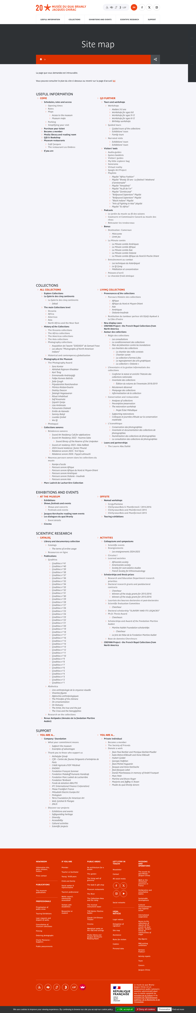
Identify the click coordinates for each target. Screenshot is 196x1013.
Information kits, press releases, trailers (42, 869)
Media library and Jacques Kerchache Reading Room (94, 937)
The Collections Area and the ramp (95, 899)
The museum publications (41, 891)
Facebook (142, 7)
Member (65, 867)
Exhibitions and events (100, 20)
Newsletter (117, 870)
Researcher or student (67, 912)
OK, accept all (126, 1009)
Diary (192, 51)
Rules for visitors (119, 939)
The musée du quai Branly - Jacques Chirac (144, 873)
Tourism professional (70, 892)
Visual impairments (48, 987)
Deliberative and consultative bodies (145, 892)
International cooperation (143, 916)
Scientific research (129, 20)
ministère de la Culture (143, 995)
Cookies (116, 944)
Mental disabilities (65, 987)
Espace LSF (74, 987)
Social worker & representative (68, 886)
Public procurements (44, 946)
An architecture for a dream (95, 868)
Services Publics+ (141, 951)
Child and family (68, 881)
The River (91, 894)
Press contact (41, 876)
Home (40, 59)
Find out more (178, 1009)
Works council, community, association (67, 898)
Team (140, 961)
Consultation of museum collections (44, 925)
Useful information (50, 20)
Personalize (164, 1009)
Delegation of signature (118, 925)
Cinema (90, 924)
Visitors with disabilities (116, 7)
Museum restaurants (95, 889)
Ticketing (192, 33)
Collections (74, 20)
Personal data (118, 949)
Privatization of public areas (42, 908)
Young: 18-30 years (69, 877)
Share (155, 59)
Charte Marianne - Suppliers (43, 941)
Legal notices (118, 919)
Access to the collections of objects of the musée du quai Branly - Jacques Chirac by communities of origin (144, 927)
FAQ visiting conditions (143, 944)
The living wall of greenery (94, 879)
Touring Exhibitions (44, 914)
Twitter (149, 7)
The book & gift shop (95, 885)
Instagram (156, 7)
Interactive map (192, 69)
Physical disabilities (39, 987)
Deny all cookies (147, 1009)
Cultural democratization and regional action (144, 907)
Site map (116, 930)
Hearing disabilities (56, 987)
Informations (192, 42)
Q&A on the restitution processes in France (143, 883)
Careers (141, 965)
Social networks (119, 903)
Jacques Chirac (144, 970)
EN (134, 7)
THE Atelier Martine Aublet (95, 912)
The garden (91, 874)
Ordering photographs (44, 935)
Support (152, 20)
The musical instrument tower (94, 906)
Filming (39, 931)
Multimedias (192, 60)
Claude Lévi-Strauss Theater (95, 918)
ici (114, 81)
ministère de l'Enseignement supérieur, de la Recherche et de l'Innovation (147, 1000)
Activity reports (144, 956)
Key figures (142, 939)
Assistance (117, 935)
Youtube (123, 893)
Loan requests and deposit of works (43, 919)
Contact (116, 874)
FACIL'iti (82, 987)
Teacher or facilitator (70, 872)
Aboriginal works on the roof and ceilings (95, 929)
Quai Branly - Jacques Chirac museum (61, 7)
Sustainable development (143, 899)
